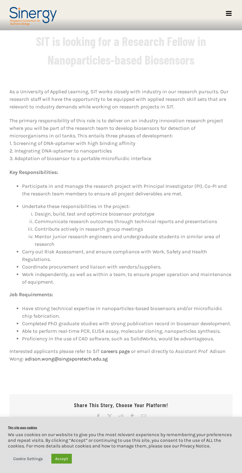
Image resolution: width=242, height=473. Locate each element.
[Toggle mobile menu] (229, 13)
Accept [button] (61, 458)
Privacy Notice (195, 446)
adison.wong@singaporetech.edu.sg (66, 359)
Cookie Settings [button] (28, 458)
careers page (115, 351)
